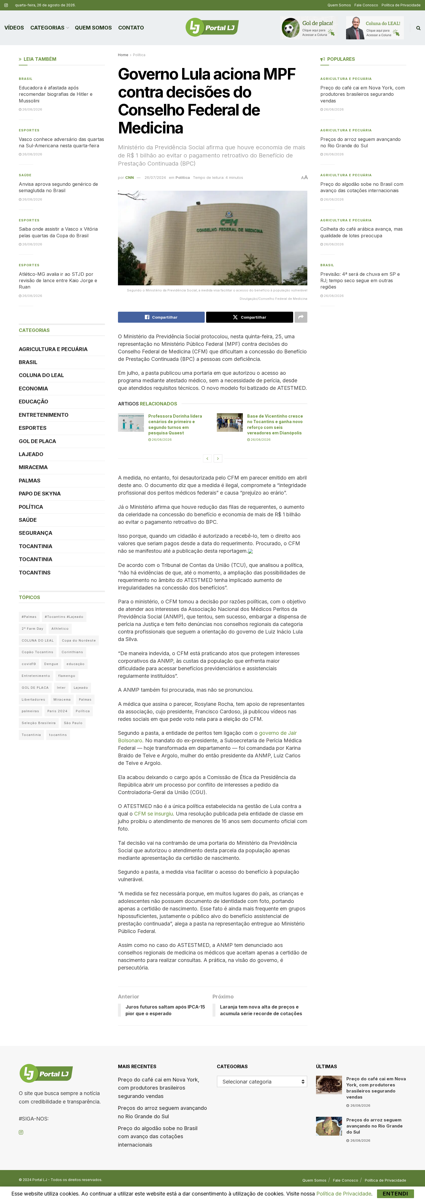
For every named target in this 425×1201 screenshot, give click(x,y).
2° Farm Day (32, 629)
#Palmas (29, 617)
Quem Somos (339, 5)
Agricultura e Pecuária (53, 349)
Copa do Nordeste (79, 640)
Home (123, 55)
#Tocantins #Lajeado (64, 617)
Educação (33, 402)
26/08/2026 (161, 440)
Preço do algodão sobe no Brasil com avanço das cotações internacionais (157, 1136)
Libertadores (33, 699)
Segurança (35, 533)
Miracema (33, 467)
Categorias (47, 28)
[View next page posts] (218, 458)
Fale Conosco (366, 5)
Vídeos (14, 28)
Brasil (26, 79)
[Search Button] (418, 27)
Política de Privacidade (401, 5)
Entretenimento (44, 415)
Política (139, 55)
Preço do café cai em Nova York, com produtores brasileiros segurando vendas (362, 94)
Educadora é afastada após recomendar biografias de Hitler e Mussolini (56, 94)
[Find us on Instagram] (6, 5)
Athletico (60, 629)
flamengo (66, 676)
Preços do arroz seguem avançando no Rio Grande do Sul (374, 1126)
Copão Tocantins (37, 652)
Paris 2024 (57, 711)
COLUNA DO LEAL (41, 375)
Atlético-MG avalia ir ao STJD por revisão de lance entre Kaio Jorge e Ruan (58, 280)
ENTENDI (395, 1194)
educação (75, 664)
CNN (129, 177)
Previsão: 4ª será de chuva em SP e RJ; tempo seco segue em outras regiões (360, 280)
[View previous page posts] (207, 458)
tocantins (58, 735)
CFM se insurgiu (153, 814)
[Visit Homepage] (212, 27)
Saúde (25, 175)
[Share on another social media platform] (301, 317)
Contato (131, 28)
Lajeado (31, 454)
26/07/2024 (155, 177)
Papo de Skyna (40, 494)
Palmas (29, 481)
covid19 (29, 664)
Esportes (29, 130)
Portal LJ (39, 1180)
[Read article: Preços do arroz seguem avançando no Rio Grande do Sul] (329, 1126)
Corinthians (72, 652)
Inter (61, 688)
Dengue (51, 664)
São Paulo (73, 723)
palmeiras (30, 711)
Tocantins (35, 573)
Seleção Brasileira (39, 723)
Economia (33, 388)
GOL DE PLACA (37, 441)
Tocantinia (35, 546)
